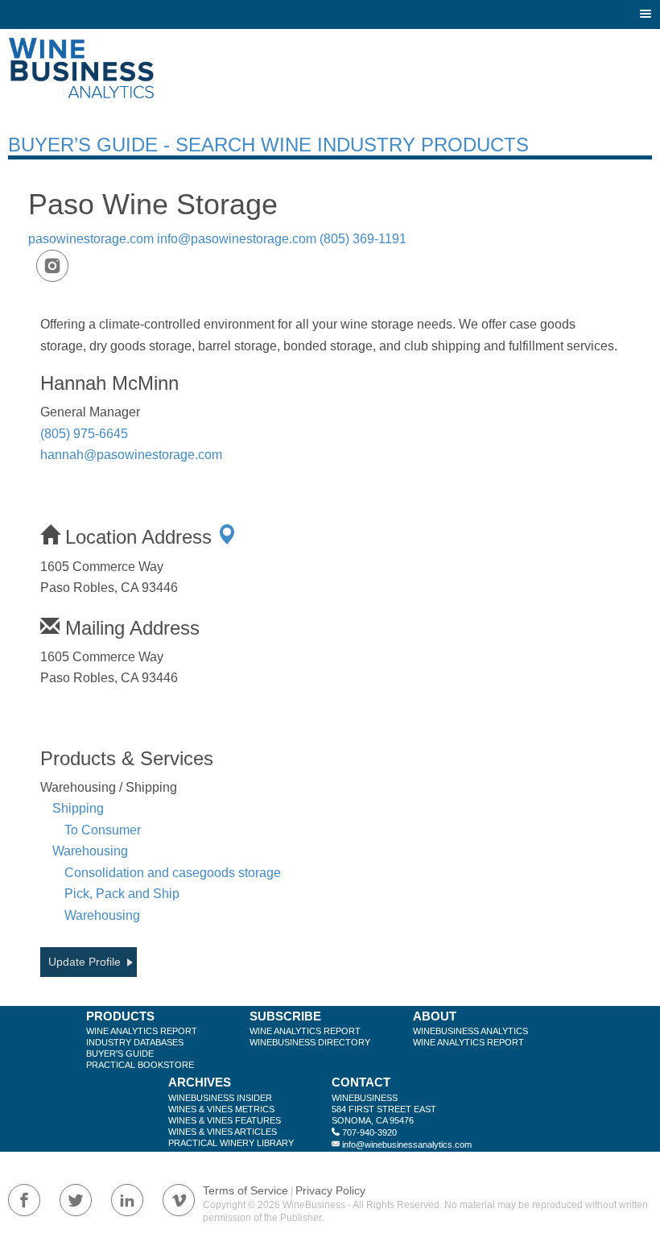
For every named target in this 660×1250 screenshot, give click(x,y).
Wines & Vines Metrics (221, 1109)
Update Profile (84, 961)
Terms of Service (245, 1190)
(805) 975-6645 (84, 434)
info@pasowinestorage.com (236, 239)
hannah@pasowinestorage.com (131, 455)
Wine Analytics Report (141, 1031)
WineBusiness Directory (310, 1042)
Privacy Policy (330, 1190)
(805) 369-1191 (363, 239)
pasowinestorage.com (91, 239)
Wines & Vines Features (224, 1120)
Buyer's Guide (120, 1053)
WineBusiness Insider (220, 1098)
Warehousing (90, 851)
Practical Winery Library (231, 1143)
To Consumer (102, 830)
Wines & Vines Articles (222, 1131)
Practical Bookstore (140, 1065)
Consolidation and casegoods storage (172, 873)
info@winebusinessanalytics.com (407, 1144)
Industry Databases (135, 1042)
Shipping (78, 808)
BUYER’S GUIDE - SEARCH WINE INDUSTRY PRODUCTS (268, 144)
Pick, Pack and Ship (121, 893)
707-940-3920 (369, 1132)
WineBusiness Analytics (470, 1031)
